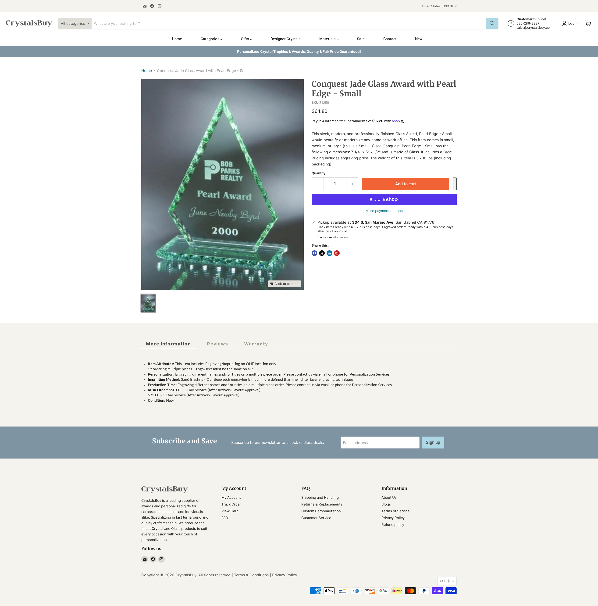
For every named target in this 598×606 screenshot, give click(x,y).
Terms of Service (395, 511)
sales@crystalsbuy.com (534, 27)
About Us (389, 497)
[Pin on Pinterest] (337, 253)
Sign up (433, 442)
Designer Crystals (286, 39)
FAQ (224, 518)
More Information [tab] (168, 344)
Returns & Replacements (321, 504)
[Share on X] (322, 253)
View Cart (229, 511)
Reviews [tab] (217, 344)
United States (436, 6)
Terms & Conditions (251, 575)
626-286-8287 (527, 23)
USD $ (445, 581)
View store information (332, 237)
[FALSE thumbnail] (148, 303)
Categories (210, 39)
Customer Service (316, 518)
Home (177, 39)
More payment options (384, 211)
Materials (328, 39)
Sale (361, 39)
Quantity (318, 173)
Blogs (386, 504)
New (419, 39)
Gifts (245, 39)
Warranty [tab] (256, 344)
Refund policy (392, 524)
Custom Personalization (321, 511)
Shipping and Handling (320, 497)
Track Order (231, 504)
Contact (389, 39)
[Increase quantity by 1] (352, 183)
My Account (231, 497)
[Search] (492, 23)
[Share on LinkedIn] (329, 253)
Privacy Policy (393, 518)
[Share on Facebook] (314, 253)
